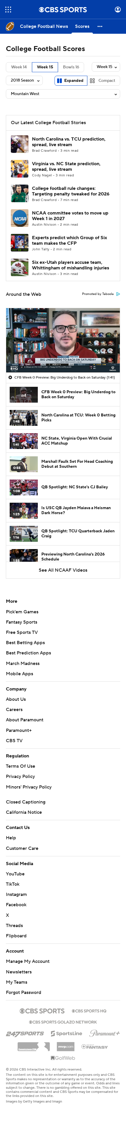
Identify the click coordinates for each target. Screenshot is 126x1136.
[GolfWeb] (63, 1058)
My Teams (16, 982)
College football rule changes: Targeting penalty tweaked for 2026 (71, 191)
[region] (63, 340)
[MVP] (65, 1044)
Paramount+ (19, 730)
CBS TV (14, 741)
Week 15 (45, 67)
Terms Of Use (20, 766)
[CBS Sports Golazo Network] (63, 1021)
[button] (8, 9)
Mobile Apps (19, 674)
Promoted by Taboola (98, 294)
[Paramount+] (104, 1032)
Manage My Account (28, 961)
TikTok (12, 884)
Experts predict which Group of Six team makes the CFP (69, 240)
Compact (106, 80)
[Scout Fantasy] (94, 1046)
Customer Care (22, 848)
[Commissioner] (34, 1044)
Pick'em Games (22, 612)
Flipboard (16, 936)
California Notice (24, 812)
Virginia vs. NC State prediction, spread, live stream (66, 166)
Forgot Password (23, 992)
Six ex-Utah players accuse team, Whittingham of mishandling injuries (70, 265)
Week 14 (19, 67)
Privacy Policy (20, 776)
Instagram (16, 894)
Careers (14, 710)
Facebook (16, 905)
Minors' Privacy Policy (29, 787)
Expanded (74, 80)
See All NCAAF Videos (63, 570)
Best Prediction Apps (28, 653)
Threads (14, 926)
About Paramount (24, 720)
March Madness (23, 663)
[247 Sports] (25, 1032)
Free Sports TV (22, 632)
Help (11, 838)
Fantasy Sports (21, 622)
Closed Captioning (25, 802)
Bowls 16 (71, 67)
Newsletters (19, 972)
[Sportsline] (66, 1033)
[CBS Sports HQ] (89, 1010)
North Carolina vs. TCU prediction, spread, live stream (68, 142)
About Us (16, 699)
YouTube (15, 874)
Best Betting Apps (25, 643)
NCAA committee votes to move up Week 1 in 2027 (70, 216)
